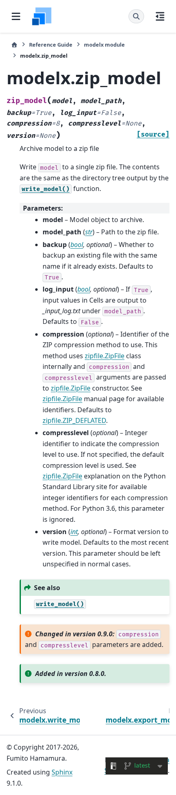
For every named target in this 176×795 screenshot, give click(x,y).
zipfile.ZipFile (104, 355)
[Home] (14, 44)
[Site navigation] (16, 16)
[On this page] (160, 16)
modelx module (104, 44)
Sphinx (62, 772)
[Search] (136, 16)
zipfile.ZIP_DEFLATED (74, 420)
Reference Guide (50, 44)
